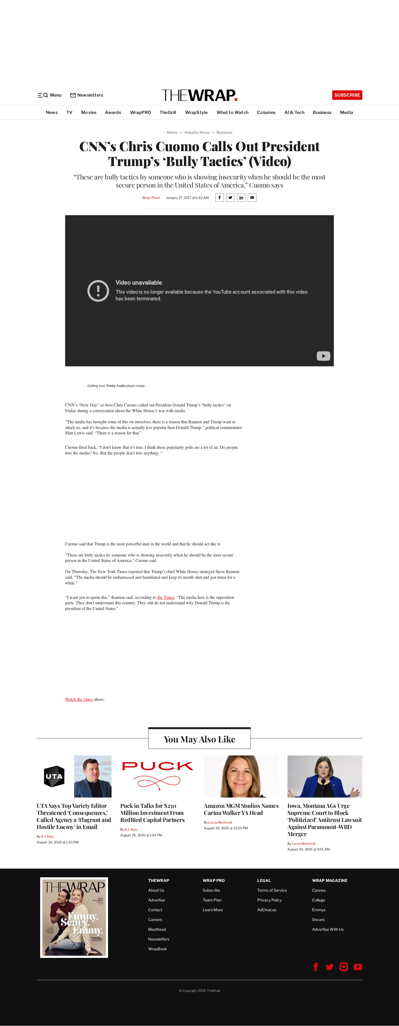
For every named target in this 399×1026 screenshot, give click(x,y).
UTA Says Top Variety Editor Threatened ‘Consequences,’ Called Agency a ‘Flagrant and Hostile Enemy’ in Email (74, 816)
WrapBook (157, 948)
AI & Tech (294, 112)
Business (322, 112)
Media (346, 112)
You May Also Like (199, 739)
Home (172, 132)
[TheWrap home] (199, 95)
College (318, 900)
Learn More (213, 909)
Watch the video (79, 699)
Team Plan (212, 900)
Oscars (318, 919)
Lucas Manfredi (220, 822)
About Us (156, 890)
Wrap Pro (214, 880)
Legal (264, 880)
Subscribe (347, 95)
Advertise (156, 900)
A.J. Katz (47, 836)
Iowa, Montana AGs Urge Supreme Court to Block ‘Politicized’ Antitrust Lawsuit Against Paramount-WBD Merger (324, 819)
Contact (155, 909)
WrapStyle (196, 112)
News (52, 112)
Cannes (318, 890)
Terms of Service (272, 890)
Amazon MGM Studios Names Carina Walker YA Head (241, 809)
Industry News (197, 132)
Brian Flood (151, 198)
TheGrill (168, 112)
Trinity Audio (115, 386)
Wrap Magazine (330, 880)
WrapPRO (140, 112)
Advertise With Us (328, 929)
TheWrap (158, 880)
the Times (165, 597)
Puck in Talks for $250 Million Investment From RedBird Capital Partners (152, 812)
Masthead (157, 929)
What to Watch (233, 112)
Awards (113, 112)
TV (69, 112)
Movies (88, 112)
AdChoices (266, 909)
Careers (155, 919)
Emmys (318, 909)
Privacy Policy (269, 900)
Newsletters (90, 95)
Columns (266, 112)
